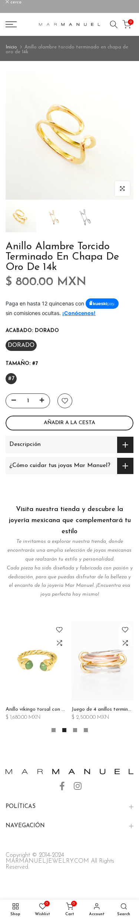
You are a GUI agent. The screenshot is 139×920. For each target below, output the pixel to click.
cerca (15, 2)
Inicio (11, 47)
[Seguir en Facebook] (62, 786)
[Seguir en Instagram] (78, 786)
